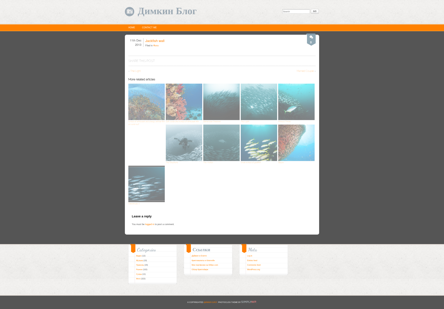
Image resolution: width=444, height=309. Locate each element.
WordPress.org (253, 269)
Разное (139, 269)
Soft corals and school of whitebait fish (182, 121)
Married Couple (305, 71)
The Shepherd (172, 162)
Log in (249, 256)
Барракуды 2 (134, 203)
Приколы (140, 265)
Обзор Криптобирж (200, 269)
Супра (139, 274)
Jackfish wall (154, 40)
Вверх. (281, 162)
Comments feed (254, 265)
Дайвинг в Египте (199, 256)
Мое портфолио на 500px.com (205, 265)
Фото (156, 45)
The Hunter (208, 162)
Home (131, 27)
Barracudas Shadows (212, 121)
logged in (149, 224)
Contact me (149, 27)
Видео (139, 256)
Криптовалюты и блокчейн (203, 260)
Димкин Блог (167, 11)
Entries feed (252, 260)
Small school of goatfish (251, 162)
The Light (135, 71)
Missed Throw (284, 121)
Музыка (139, 260)
